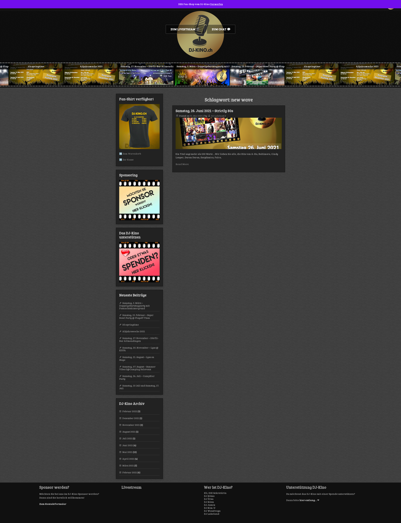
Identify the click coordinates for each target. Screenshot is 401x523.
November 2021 (131, 424)
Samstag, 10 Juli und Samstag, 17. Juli (139, 387)
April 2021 (128, 458)
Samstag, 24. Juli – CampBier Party (137, 377)
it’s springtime (130, 324)
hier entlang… (308, 500)
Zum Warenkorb (132, 153)
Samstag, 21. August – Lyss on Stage (136, 358)
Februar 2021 (129, 472)
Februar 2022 (129, 411)
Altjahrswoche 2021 (133, 331)
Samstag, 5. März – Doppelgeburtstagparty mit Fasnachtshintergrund (134, 305)
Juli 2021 (127, 438)
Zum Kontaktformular (52, 503)
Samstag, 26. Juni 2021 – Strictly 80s (204, 110)
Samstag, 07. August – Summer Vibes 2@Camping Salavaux (137, 368)
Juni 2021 (127, 445)
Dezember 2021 (130, 418)
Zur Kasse (128, 159)
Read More (182, 164)
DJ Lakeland (217, 115)
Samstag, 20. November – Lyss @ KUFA (138, 349)
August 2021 (128, 431)
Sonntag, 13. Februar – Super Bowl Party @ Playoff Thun (136, 316)
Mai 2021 (127, 452)
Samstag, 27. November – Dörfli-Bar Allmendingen (139, 339)
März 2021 (128, 465)
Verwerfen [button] (216, 4)
